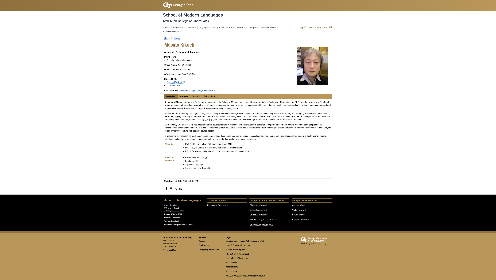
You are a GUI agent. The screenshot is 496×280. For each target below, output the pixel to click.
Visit (317, 27)
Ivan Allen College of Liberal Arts (186, 21)
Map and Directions (172, 218)
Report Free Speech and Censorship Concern (245, 275)
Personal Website (175, 82)
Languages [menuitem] (204, 27)
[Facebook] (166, 190)
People (177, 38)
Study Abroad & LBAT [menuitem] (223, 27)
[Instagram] (171, 190)
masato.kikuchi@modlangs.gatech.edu (196, 90)
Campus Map (170, 250)
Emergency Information (209, 250)
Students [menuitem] (190, 27)
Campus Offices (298, 205)
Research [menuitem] (241, 27)
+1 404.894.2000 (172, 247)
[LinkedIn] (180, 190)
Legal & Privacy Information (238, 245)
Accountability (232, 267)
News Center (297, 215)
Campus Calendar (299, 220)
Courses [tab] (196, 96)
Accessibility (231, 263)
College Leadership (257, 210)
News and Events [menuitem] (269, 27)
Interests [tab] (184, 96)
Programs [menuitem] (177, 27)
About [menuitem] (166, 27)
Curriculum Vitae (174, 85)
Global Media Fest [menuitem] (171, 31)
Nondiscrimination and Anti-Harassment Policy (246, 241)
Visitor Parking (298, 210)
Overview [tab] (171, 96)
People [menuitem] (253, 27)
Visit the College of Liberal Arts (262, 220)
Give (310, 27)
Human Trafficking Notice (236, 250)
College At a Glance (258, 215)
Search (326, 27)
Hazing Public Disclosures (237, 258)
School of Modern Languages (193, 15)
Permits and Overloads (216, 205)
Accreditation (231, 271)
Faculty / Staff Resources (260, 224)
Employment (204, 245)
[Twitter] (175, 190)
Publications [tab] (209, 96)
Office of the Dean (257, 205)
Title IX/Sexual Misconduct (237, 254)
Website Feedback (171, 221)
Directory (202, 241)
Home (167, 38)
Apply (302, 27)
